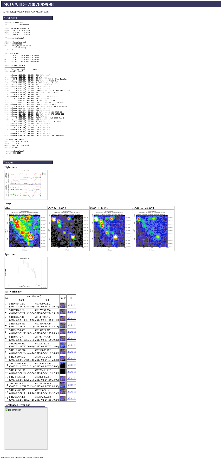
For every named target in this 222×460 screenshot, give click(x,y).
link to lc (71, 305)
